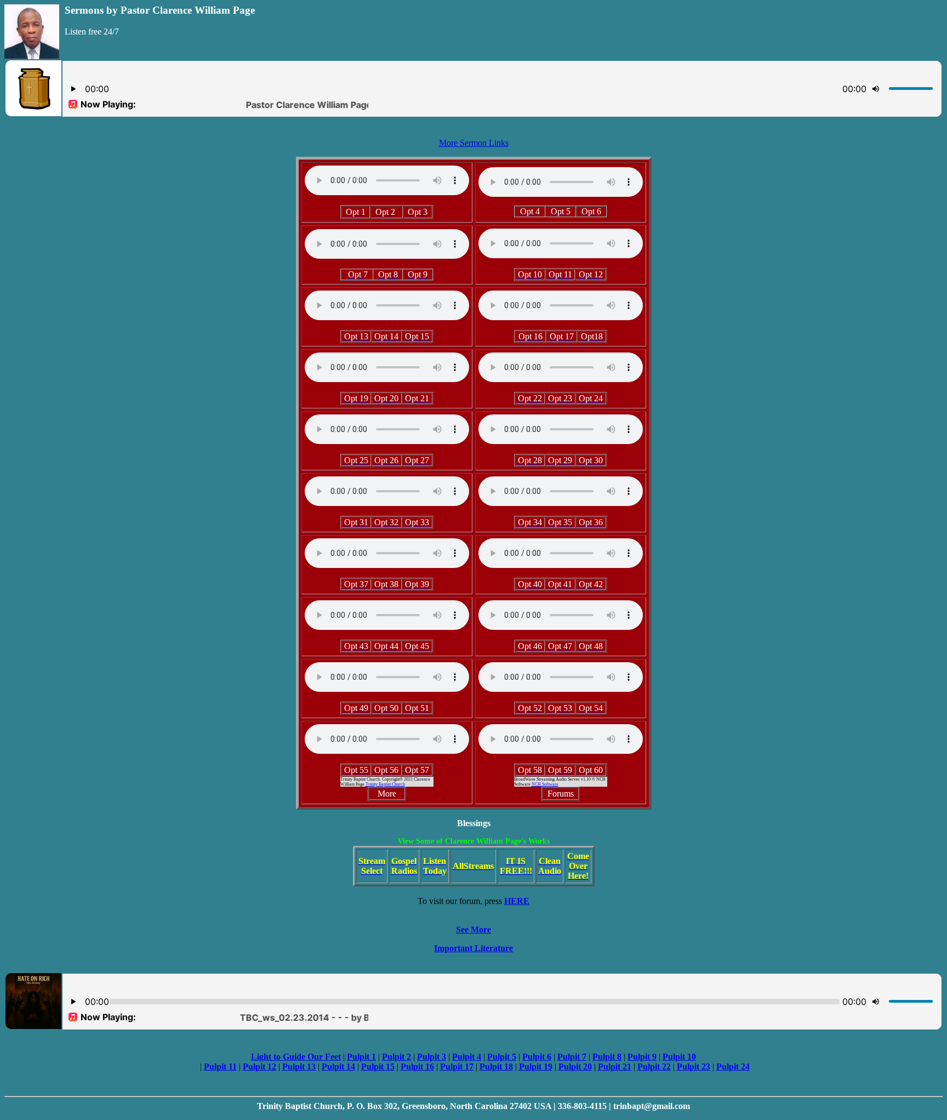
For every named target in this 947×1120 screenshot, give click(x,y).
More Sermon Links (474, 142)
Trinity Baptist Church (385, 784)
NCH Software (545, 784)
